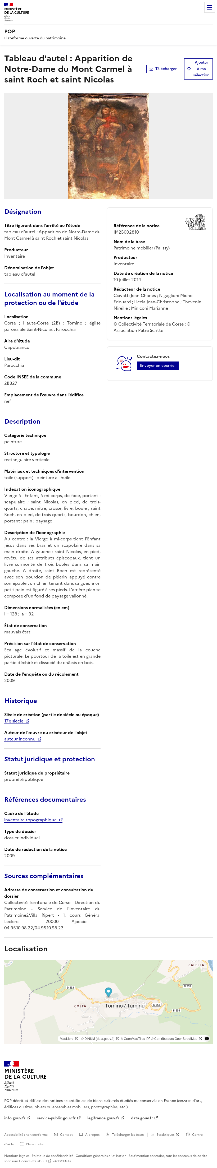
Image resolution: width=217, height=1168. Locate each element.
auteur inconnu (19, 739)
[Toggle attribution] (207, 1038)
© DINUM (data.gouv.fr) (98, 1038)
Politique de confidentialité (52, 1155)
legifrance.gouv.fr (103, 1118)
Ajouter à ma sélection (201, 69)
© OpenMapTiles (133, 1038)
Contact (66, 1134)
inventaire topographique (30, 820)
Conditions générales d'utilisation (101, 1155)
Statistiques (165, 1134)
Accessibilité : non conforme (26, 1134)
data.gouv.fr (142, 1118)
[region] (108, 1002)
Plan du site (34, 1144)
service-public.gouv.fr (56, 1118)
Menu (209, 7)
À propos (92, 1134)
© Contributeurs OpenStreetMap (174, 1038)
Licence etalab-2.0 (33, 1161)
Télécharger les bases (128, 1134)
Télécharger (166, 69)
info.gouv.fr (14, 1118)
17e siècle (13, 721)
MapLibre (67, 1038)
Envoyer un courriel (157, 365)
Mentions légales (16, 1155)
